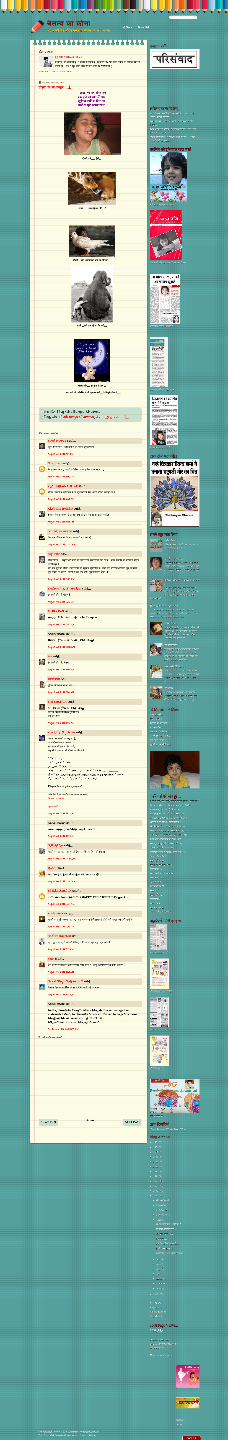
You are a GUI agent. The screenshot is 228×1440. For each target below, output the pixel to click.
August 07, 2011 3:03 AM (61, 723)
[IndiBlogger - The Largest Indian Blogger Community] (188, 1387)
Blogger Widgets (180, 1129)
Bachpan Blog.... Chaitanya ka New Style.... (171, 805)
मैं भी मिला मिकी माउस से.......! (168, 1243)
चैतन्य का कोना (68, 23)
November (161, 1205)
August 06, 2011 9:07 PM (61, 499)
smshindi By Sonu (61, 733)
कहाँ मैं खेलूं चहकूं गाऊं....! (160, 735)
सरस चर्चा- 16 (156, 890)
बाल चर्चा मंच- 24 (157, 881)
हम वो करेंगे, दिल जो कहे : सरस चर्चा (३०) (167, 826)
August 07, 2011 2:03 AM (61, 669)
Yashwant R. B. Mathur (64, 589)
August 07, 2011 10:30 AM (62, 881)
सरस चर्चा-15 (155, 903)
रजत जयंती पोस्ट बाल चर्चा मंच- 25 (164, 873)
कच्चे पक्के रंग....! (157, 714)
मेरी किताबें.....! (170, 688)
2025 (156, 1142)
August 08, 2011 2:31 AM (61, 949)
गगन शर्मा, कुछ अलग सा (60, 532)
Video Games (43, 1435)
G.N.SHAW (55, 846)
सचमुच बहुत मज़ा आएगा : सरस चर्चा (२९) (167, 830)
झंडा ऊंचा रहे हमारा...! (164, 1233)
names (179, 1423)
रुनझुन (51, 959)
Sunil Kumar (57, 441)
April (159, 1273)
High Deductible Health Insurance (64, 1435)
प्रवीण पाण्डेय (54, 679)
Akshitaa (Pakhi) (60, 509)
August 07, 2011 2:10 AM (61, 692)
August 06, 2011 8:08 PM (61, 476)
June (158, 1263)
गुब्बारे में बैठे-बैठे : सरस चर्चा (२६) (163, 847)
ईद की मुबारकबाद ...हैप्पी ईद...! (168, 1224)
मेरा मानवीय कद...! (157, 727)
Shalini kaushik (59, 936)
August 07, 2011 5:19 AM (60, 813)
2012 (156, 1190)
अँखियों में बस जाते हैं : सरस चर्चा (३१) (165, 822)
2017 (156, 1166)
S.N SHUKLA (57, 702)
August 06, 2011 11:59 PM (61, 602)
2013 (156, 1186)
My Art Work (143, 27)
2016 (156, 1171)
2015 (156, 1176)
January (160, 1288)
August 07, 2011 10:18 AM (61, 858)
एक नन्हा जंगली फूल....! (159, 731)
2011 (156, 1195)
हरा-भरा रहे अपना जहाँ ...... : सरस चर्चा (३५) (168, 817)
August (160, 1219)
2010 (156, 1294)
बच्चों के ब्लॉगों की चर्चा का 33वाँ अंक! (165, 839)
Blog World (155, 1303)
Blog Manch (156, 1307)
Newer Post (48, 1122)
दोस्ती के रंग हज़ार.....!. (55, 87)
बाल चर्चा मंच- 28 (157, 860)
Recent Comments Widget (161, 1129)
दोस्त (99, 417)
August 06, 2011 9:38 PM (61, 522)
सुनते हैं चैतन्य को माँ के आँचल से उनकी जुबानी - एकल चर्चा (174, 800)
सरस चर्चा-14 (155, 899)
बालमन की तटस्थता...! (159, 723)
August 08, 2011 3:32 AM (61, 972)
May (158, 1268)
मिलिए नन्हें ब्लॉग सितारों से (160, 911)
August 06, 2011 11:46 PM (61, 579)
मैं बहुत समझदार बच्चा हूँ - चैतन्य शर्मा (165, 809)
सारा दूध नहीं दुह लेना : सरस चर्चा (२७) (166, 843)
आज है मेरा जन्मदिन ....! (174, 558)
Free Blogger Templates (89, 1431)
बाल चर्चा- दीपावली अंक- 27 (161, 864)
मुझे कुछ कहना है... (117, 417)
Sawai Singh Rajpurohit (65, 981)
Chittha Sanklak (158, 1311)
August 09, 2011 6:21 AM (61, 994)
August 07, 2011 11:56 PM (61, 926)
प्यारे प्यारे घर (169, 540)
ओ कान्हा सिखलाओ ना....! (166, 1229)
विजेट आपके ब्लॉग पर (156, 1348)
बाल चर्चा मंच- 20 (157, 907)
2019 (156, 1156)
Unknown (54, 464)
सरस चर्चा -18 (156, 877)
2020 (156, 1152)
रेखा (50, 657)
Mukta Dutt (56, 611)
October (160, 1209)
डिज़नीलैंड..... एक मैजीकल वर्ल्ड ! (169, 1253)
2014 (156, 1181)
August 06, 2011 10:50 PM (61, 544)
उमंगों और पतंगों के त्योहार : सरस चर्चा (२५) (168, 852)
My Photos (127, 27)
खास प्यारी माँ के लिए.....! (174, 666)
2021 (156, 1147)
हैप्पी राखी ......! (162, 1238)
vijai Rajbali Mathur (62, 486)
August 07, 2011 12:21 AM (61, 624)
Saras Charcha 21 (159, 856)
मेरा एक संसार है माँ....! (159, 740)
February (161, 1283)
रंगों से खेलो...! (156, 718)
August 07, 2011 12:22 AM (61, 647)
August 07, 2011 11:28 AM (61, 904)
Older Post (132, 1122)
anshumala (55, 914)
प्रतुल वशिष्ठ (54, 554)
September (161, 1214)
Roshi (52, 868)
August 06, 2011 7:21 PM (61, 454)
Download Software (88, 1435)
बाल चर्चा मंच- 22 (157, 886)
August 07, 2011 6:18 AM (61, 836)
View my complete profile (55, 71)
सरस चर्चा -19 (156, 869)
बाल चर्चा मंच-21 (157, 894)
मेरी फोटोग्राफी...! (171, 645)
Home (90, 1120)
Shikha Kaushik (59, 891)
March (159, 1278)
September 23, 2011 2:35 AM (63, 1029)
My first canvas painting (166, 605)
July (158, 1259)
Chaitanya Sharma (70, 57)
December (161, 1200)
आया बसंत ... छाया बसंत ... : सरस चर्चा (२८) (168, 834)
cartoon (180, 1419)
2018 (156, 1161)
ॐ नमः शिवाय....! (171, 623)
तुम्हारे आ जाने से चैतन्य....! (161, 744)
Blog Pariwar (156, 1316)
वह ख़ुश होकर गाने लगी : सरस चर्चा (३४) (167, 813)
